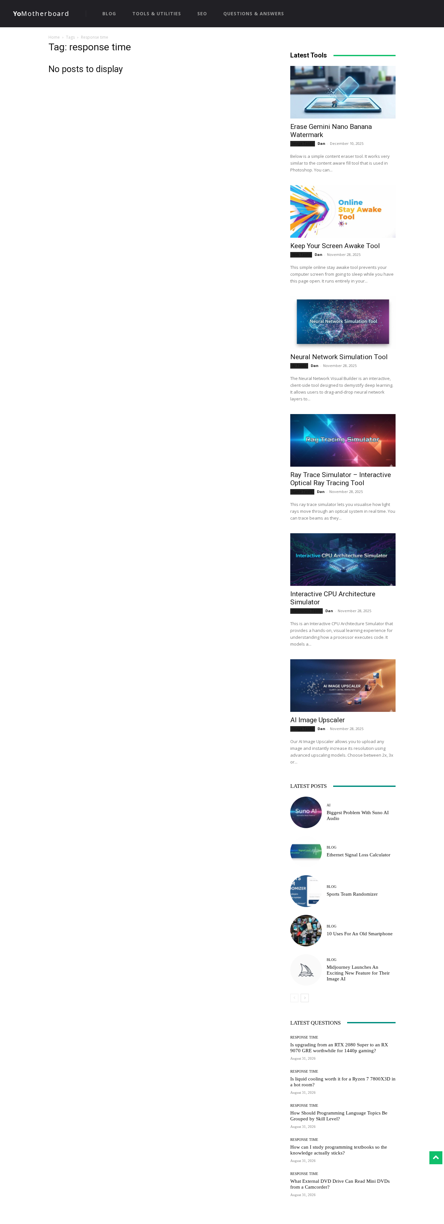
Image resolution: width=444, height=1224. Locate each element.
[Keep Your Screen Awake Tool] (343, 211)
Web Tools (301, 254)
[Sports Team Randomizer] (306, 891)
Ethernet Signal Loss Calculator (358, 854)
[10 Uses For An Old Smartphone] (306, 930)
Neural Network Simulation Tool (339, 357)
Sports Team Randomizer (352, 894)
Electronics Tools (306, 611)
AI (329, 805)
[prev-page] (294, 998)
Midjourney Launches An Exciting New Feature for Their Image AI (358, 973)
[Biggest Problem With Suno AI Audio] (306, 812)
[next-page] (305, 998)
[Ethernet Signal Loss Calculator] (306, 851)
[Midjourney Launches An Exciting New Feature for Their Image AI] (306, 970)
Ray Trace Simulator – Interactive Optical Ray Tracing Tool (340, 479)
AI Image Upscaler (317, 720)
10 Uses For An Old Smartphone (360, 933)
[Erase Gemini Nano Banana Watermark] (343, 92)
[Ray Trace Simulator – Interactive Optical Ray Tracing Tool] (343, 440)
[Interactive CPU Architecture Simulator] (343, 559)
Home (54, 37)
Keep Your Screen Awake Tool (335, 246)
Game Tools (302, 491)
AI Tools (299, 365)
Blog (331, 847)
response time (304, 1037)
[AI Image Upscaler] (343, 685)
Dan (321, 143)
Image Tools (302, 143)
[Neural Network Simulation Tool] (343, 322)
